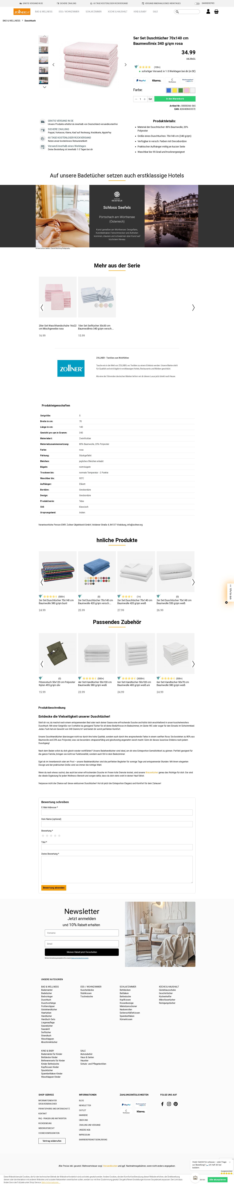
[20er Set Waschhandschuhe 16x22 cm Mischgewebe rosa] (58, 297)
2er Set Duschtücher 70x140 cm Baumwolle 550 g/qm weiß (174, 602)
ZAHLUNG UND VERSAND (89, 1125)
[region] (83, 64)
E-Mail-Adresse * (49, 807)
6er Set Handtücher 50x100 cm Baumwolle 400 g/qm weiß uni (134, 684)
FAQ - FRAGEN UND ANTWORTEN (52, 1118)
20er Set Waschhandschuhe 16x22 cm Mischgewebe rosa (58, 327)
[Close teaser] (226, 602)
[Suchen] (177, 12)
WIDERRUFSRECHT (46, 1128)
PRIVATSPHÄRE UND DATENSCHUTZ (54, 1109)
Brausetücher (152, 772)
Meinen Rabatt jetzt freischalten (82, 952)
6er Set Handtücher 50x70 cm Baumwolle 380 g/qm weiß (173, 684)
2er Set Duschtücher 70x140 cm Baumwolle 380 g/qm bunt (56, 602)
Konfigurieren (198, 1179)
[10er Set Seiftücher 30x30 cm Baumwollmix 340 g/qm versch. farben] (97, 297)
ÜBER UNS (83, 1120)
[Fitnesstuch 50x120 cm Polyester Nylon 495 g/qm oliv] (58, 653)
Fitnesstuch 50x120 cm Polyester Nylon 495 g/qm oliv (57, 684)
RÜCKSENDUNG (45, 1123)
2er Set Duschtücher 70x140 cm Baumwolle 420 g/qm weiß (134, 602)
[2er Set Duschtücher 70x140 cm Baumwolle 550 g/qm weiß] (175, 571)
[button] (53, 64)
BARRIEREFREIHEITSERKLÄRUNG (93, 1140)
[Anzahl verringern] (136, 99)
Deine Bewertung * (50, 854)
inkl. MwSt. (191, 59)
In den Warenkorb (175, 98)
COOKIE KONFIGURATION (48, 1133)
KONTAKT (42, 1114)
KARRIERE (83, 1115)
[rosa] (186, 90)
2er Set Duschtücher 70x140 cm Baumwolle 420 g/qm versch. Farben (95, 602)
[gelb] (174, 90)
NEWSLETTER (85, 1105)
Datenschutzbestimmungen (79, 958)
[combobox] (190, 12)
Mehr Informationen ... (51, 1182)
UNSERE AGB (84, 1130)
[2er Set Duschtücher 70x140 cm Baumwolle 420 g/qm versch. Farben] (97, 571)
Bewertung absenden (53, 887)
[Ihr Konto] (208, 11)
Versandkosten (110, 1166)
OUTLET (82, 1110)
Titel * (44, 842)
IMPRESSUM (84, 1135)
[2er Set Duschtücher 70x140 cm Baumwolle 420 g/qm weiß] (136, 571)
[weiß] (192, 90)
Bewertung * (47, 830)
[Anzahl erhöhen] (145, 99)
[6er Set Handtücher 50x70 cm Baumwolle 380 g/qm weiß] (175, 653)
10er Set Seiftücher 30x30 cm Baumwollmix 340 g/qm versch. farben (95, 327)
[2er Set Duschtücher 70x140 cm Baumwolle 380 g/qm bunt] (58, 571)
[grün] (180, 90)
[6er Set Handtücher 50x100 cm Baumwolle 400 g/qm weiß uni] (136, 653)
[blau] (168, 90)
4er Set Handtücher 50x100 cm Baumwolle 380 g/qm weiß (95, 684)
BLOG (81, 1100)
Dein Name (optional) (51, 819)
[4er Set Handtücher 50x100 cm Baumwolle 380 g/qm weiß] (97, 653)
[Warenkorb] (216, 11)
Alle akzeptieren (217, 1179)
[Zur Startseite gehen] (22, 11)
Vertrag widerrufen (52, 1141)
